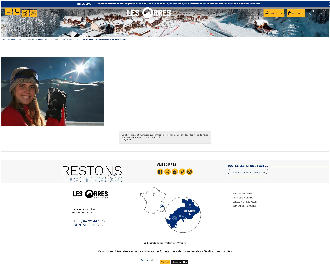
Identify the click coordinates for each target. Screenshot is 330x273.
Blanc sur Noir (180, 262)
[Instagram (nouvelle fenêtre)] (189, 171)
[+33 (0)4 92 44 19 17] (16, 11)
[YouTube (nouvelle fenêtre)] (175, 171)
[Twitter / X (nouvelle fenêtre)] (167, 171)
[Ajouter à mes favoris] (165, 51)
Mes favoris (313, 11)
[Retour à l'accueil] (149, 18)
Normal (165, 262)
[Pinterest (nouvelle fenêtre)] (182, 171)
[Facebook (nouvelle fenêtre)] (160, 171)
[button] (296, 13)
